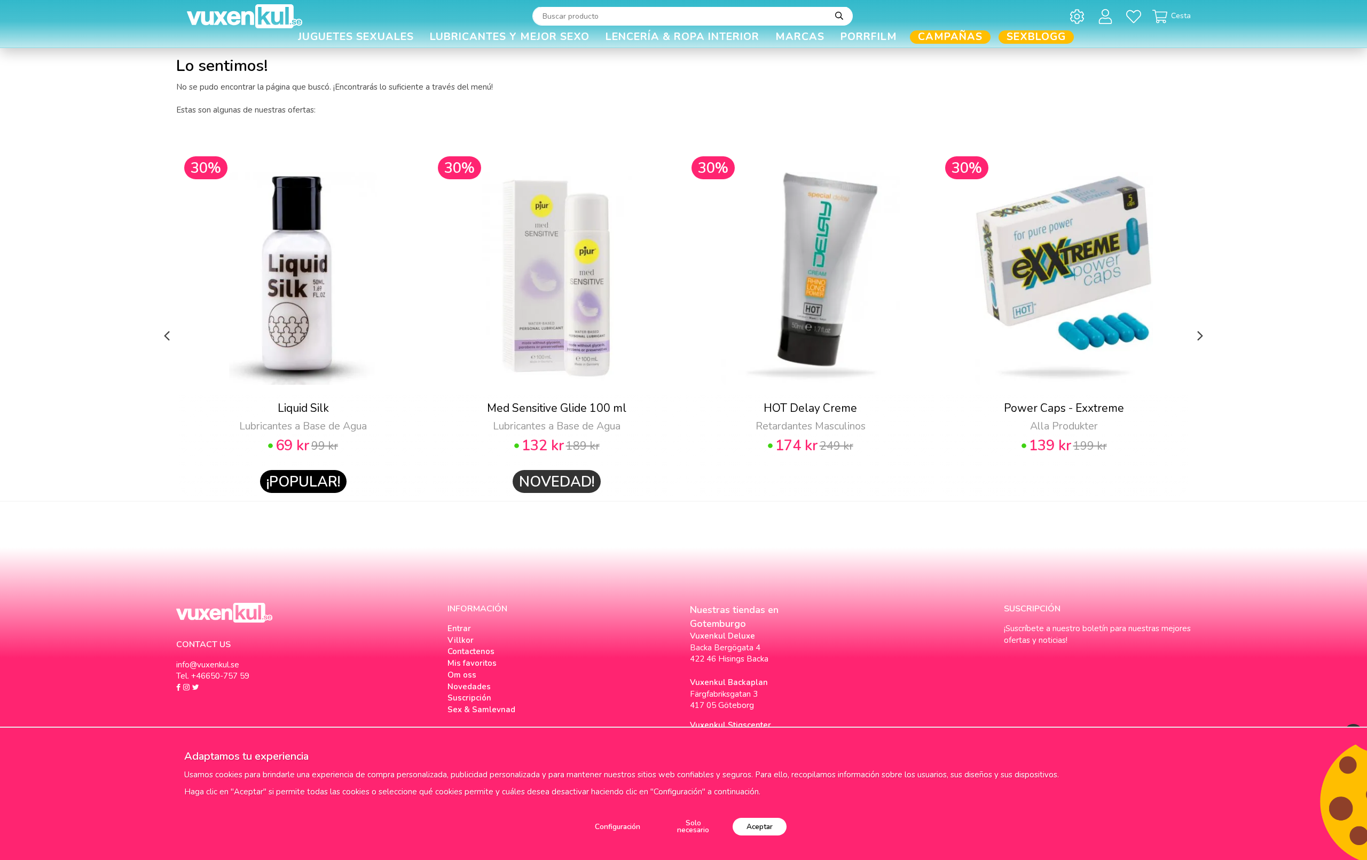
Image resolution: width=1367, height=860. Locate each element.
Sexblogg (1036, 37)
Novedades (469, 686)
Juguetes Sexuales (356, 37)
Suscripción (469, 697)
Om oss (461, 675)
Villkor (460, 640)
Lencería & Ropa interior (682, 37)
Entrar (459, 628)
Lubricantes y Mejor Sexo (510, 37)
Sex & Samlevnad (481, 709)
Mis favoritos (472, 663)
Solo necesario (693, 826)
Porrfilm (868, 37)
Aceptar (760, 827)
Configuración (617, 827)
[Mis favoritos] (1135, 16)
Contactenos (470, 651)
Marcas (799, 37)
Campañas (950, 37)
